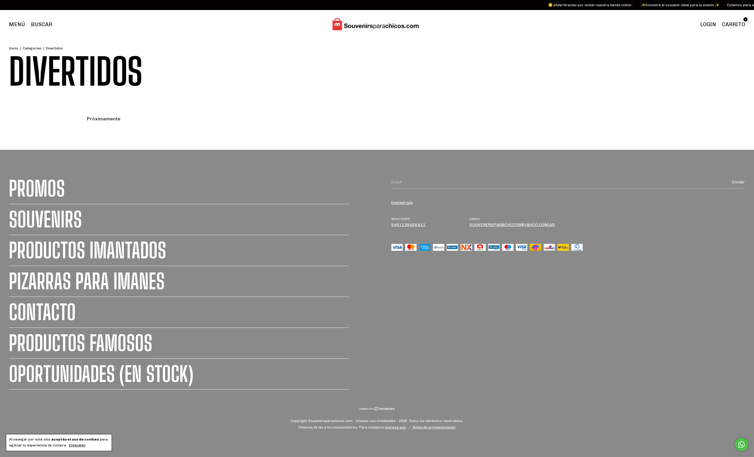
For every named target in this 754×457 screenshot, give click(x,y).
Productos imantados (87, 250)
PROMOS (37, 188)
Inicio (13, 48)
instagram (402, 202)
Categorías (32, 48)
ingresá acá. (395, 427)
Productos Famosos (80, 343)
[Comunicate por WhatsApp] (741, 444)
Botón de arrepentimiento (434, 427)
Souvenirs (45, 219)
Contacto (42, 312)
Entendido (77, 445)
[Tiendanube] (377, 409)
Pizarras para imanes (87, 281)
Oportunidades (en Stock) (101, 374)
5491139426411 (408, 224)
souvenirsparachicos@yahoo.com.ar (512, 224)
